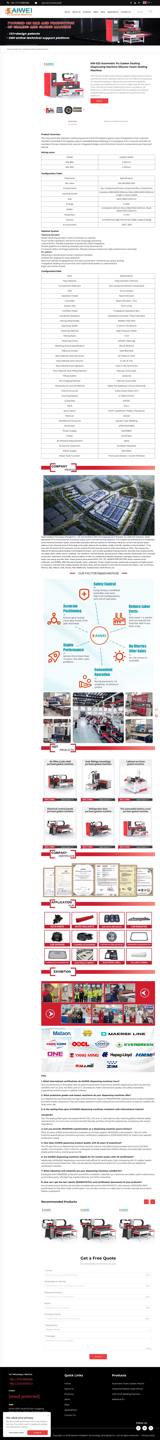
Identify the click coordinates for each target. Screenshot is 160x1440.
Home (67, 12)
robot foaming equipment (105, 540)
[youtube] (135, 2)
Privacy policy (148, 1435)
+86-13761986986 (21, 1379)
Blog (103, 12)
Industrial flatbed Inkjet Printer (17, 22)
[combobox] (98, 1329)
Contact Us (126, 12)
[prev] (44, 110)
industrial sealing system (81, 540)
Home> (10, 49)
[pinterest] (139, 2)
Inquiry (99, 101)
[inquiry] (156, 710)
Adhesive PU (11, 41)
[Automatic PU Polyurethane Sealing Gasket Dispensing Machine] (137, 1226)
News (96, 12)
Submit (98, 1356)
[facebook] (131, 2)
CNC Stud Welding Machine (14, 32)
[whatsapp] (156, 716)
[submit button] (150, 11)
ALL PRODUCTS (13, 3)
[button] (146, 1201)
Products (87, 12)
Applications (113, 12)
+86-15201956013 (21, 1383)
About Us (76, 12)
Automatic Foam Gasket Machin (35, 49)
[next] (84, 110)
